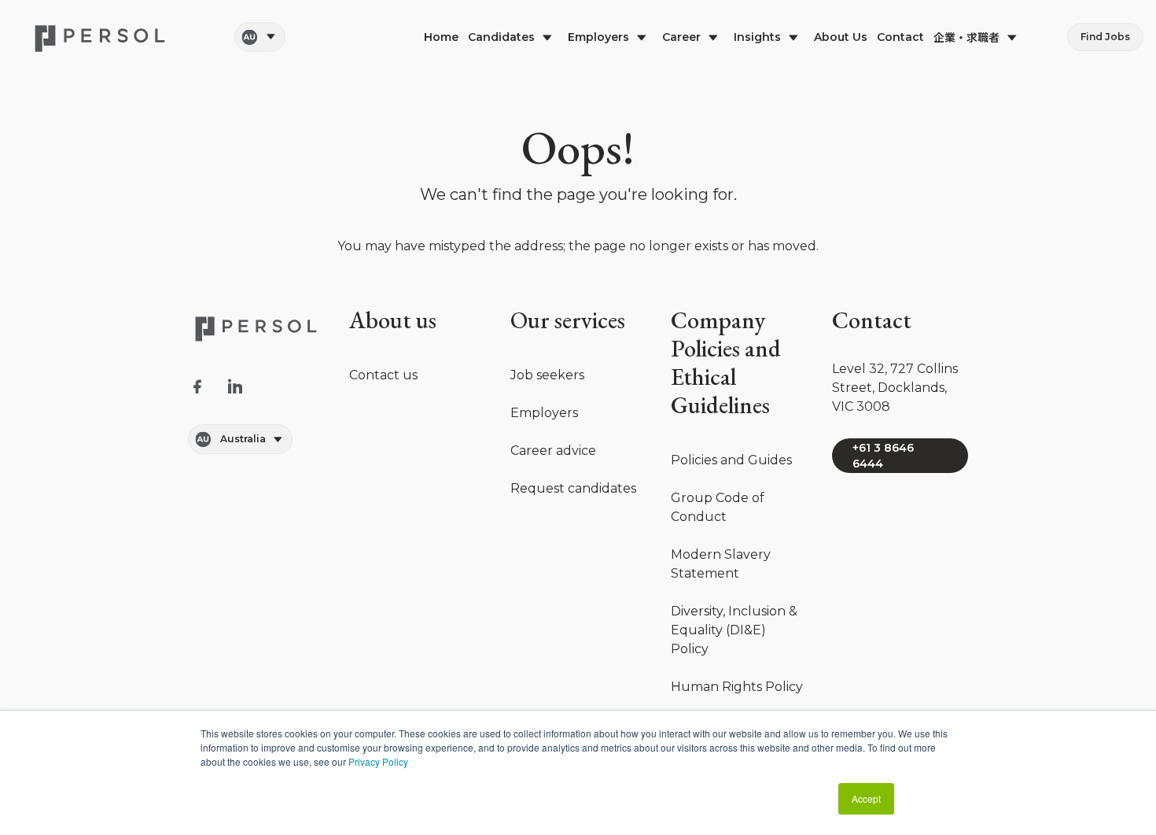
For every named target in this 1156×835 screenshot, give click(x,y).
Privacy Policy (378, 761)
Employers (544, 412)
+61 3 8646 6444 (883, 456)
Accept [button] (866, 798)
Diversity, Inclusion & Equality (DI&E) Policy (734, 630)
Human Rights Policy (737, 686)
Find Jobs (1105, 36)
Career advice (553, 450)
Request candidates (573, 488)
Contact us (383, 375)
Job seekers (547, 375)
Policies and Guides (731, 460)
